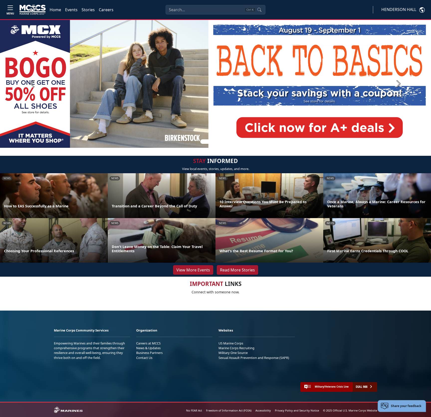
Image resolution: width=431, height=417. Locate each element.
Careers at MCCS (148, 343)
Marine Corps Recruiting (236, 348)
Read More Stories (237, 270)
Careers (106, 9)
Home (55, 9)
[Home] (32, 9)
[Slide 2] (216, 141)
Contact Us (144, 357)
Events (71, 9)
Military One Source (233, 352)
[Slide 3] (222, 141)
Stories (88, 9)
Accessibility (263, 410)
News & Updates (148, 348)
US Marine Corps (230, 343)
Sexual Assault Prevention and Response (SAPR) (253, 357)
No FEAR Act (194, 410)
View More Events (193, 270)
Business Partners (149, 352)
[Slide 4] (228, 141)
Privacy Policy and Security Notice (297, 410)
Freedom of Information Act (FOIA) (228, 410)
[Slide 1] (206, 141)
